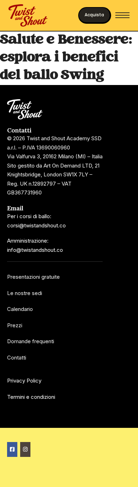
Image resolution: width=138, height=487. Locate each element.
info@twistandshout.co (35, 250)
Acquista (94, 15)
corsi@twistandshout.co (36, 225)
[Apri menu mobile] (122, 15)
